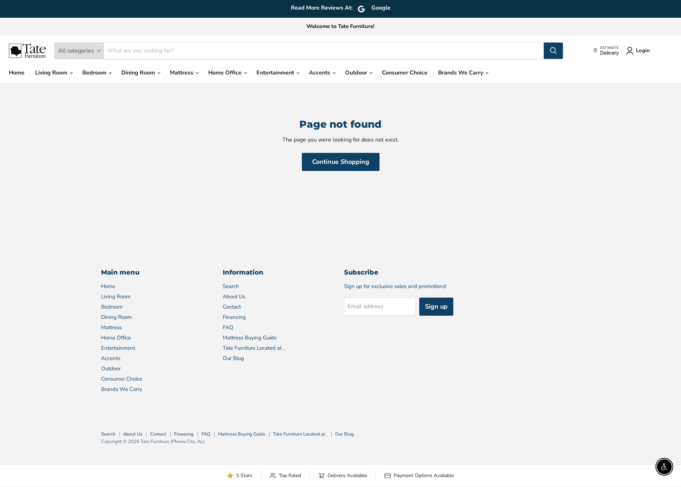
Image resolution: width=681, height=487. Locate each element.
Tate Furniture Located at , (253, 348)
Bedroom (95, 73)
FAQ (228, 327)
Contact (232, 306)
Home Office (225, 73)
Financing (234, 317)
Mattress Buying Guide (250, 337)
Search (231, 286)
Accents (320, 73)
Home (16, 73)
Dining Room (138, 73)
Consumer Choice (404, 73)
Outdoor (357, 73)
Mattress (182, 73)
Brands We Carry (461, 73)
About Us (234, 296)
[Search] (553, 51)
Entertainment (275, 73)
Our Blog (233, 358)
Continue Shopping (340, 161)
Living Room (52, 73)
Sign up (436, 306)
